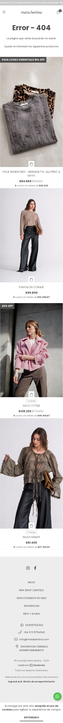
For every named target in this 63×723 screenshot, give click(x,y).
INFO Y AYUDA (31, 614)
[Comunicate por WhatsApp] (57, 696)
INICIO (31, 582)
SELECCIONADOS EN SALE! (32, 598)
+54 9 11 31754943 (34, 632)
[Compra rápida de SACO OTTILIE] (31, 394)
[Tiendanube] (32, 665)
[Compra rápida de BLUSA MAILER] (31, 526)
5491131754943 (34, 625)
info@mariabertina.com (34, 639)
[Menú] (6, 12)
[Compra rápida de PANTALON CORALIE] (31, 279)
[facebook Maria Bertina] (35, 568)
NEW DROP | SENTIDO (31, 590)
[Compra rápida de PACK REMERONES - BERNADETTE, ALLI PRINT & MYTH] (31, 164)
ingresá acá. (15, 681)
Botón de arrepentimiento (39, 681)
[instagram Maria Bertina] (28, 568)
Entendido (31, 717)
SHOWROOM (31, 606)
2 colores (31, 401)
